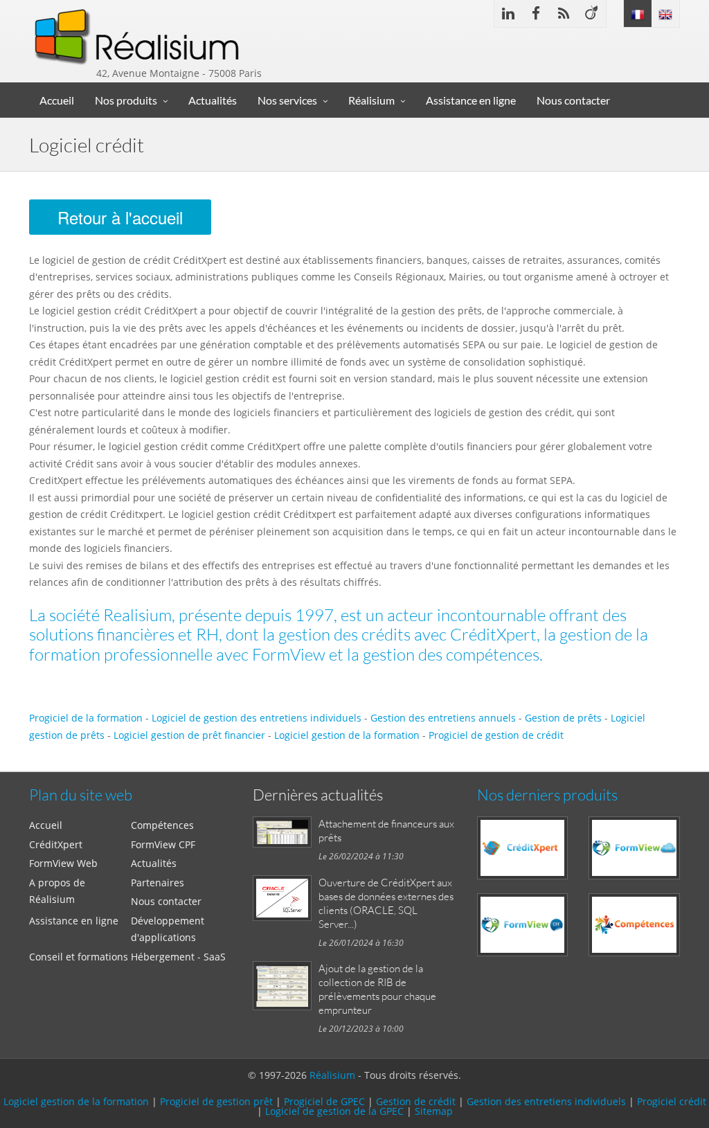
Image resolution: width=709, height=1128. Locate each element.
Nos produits (126, 100)
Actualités (212, 100)
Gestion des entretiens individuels (546, 1101)
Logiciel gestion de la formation (347, 735)
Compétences (162, 825)
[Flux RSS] (563, 13)
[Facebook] (536, 13)
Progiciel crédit (671, 1101)
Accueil (56, 100)
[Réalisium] (138, 31)
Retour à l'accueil (120, 217)
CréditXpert (55, 844)
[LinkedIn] (508, 13)
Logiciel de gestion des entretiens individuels (256, 717)
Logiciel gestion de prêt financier (189, 735)
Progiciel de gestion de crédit (496, 735)
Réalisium (371, 100)
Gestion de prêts (563, 717)
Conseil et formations (78, 956)
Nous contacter (573, 100)
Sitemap (434, 1111)
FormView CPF (163, 844)
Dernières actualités (318, 794)
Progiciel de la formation (86, 717)
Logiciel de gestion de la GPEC (334, 1111)
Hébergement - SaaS (178, 956)
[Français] (638, 13)
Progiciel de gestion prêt (216, 1101)
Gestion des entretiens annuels (443, 717)
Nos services (287, 100)
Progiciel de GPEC (324, 1101)
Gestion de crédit (417, 1101)
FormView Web (63, 863)
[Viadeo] (591, 13)
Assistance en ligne (471, 100)
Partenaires (157, 882)
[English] (665, 13)
